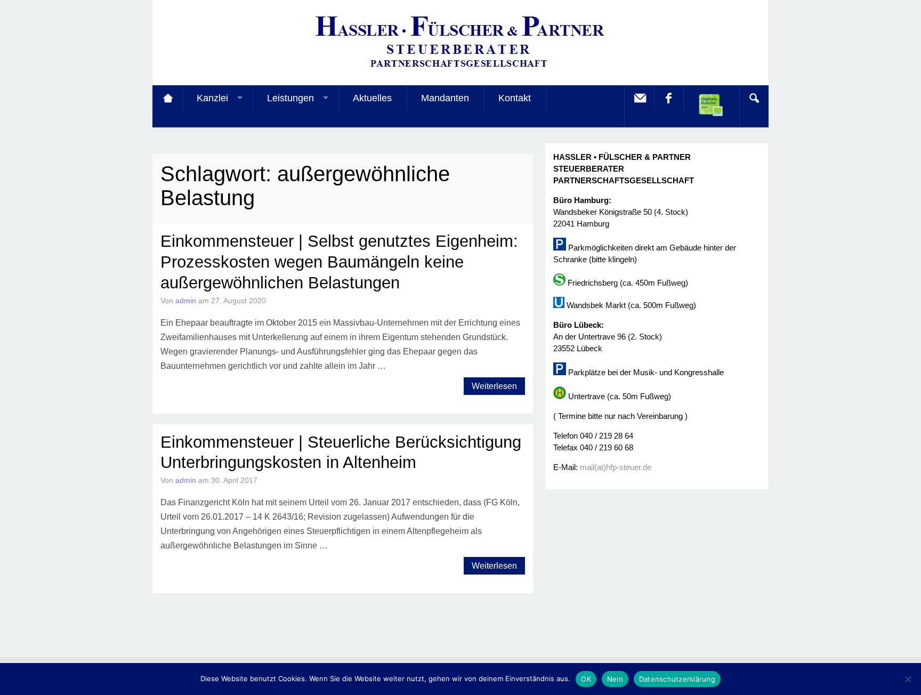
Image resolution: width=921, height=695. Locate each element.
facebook (668, 98)
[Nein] (907, 679)
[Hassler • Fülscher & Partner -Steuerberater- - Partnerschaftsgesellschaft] (460, 69)
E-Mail (639, 98)
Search (753, 98)
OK (586, 679)
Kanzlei (212, 98)
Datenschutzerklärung (677, 679)
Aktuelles (372, 98)
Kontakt (514, 98)
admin (185, 300)
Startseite (167, 98)
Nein (615, 679)
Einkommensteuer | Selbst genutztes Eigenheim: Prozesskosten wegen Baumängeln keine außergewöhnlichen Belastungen (339, 262)
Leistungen (290, 98)
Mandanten (445, 98)
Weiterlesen (494, 386)
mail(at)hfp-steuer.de (615, 467)
